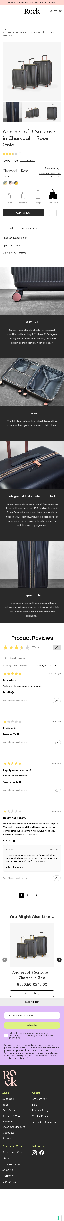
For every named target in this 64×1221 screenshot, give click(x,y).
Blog (34, 1104)
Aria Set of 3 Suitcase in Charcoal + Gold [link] (32, 975)
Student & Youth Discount (12, 1118)
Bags (5, 1104)
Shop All (7, 1138)
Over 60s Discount (13, 1127)
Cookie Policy (40, 1116)
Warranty (8, 1176)
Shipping (7, 1170)
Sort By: (41, 666)
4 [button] (36, 895)
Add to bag (23, 213)
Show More (33, 835)
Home (5, 29)
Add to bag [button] (32, 993)
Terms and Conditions (45, 1122)
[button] (39, 647)
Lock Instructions (12, 1164)
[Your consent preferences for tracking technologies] (58, 1218)
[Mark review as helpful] (57, 700)
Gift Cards (8, 1110)
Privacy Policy (40, 1110)
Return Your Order (13, 1152)
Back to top (32, 1002)
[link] (32, 946)
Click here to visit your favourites (50, 175)
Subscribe (32, 1025)
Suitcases (8, 1099)
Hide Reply (11, 850)
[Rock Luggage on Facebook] (41, 1154)
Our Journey (39, 1099)
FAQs (5, 1158)
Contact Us (9, 1181)
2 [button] (27, 895)
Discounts (8, 1132)
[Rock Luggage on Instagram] (34, 1154)
